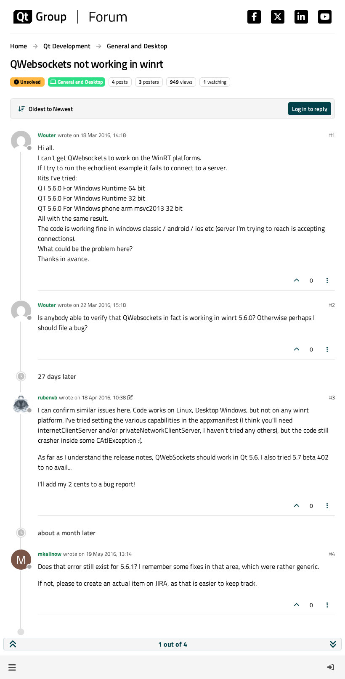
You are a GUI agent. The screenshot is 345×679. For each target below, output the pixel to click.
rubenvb (47, 397)
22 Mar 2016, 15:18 (103, 305)
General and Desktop (79, 82)
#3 (332, 397)
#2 (332, 305)
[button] (12, 667)
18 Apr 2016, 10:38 (104, 397)
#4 (332, 554)
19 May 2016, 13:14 (109, 554)
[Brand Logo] (70, 17)
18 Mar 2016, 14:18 (103, 135)
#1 (332, 135)
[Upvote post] (296, 280)
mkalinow (49, 554)
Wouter (47, 135)
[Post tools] (327, 280)
